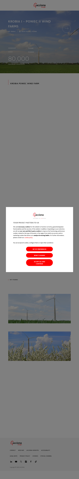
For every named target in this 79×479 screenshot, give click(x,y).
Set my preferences (39, 249)
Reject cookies (39, 255)
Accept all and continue (39, 262)
